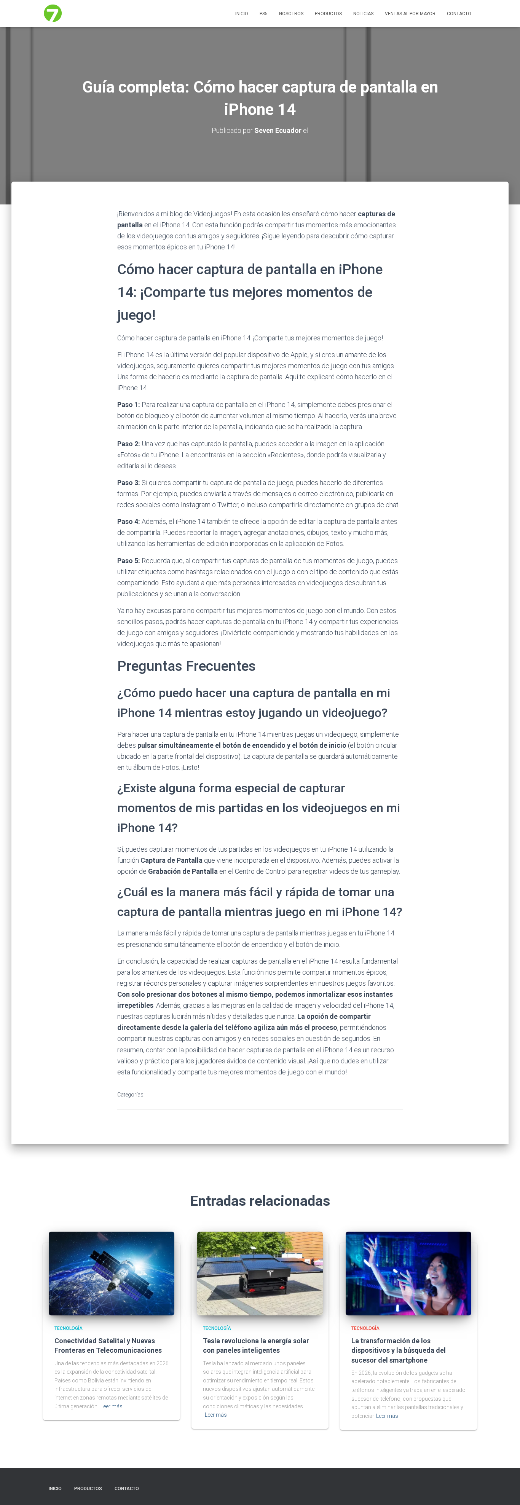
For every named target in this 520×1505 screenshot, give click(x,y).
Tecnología (165, 1095)
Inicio (241, 13)
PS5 (264, 13)
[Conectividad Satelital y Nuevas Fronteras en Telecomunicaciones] (111, 1273)
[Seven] (53, 13)
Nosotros (291, 13)
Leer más (111, 1406)
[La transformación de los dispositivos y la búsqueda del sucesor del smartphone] (408, 1273)
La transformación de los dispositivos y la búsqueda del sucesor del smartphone (398, 1350)
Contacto (459, 13)
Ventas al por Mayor (410, 13)
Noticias (363, 13)
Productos (328, 13)
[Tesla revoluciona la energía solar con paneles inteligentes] (260, 1273)
